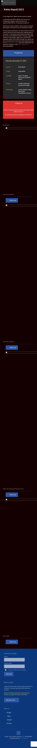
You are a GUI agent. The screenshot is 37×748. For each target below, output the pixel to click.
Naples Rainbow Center (12, 42)
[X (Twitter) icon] (15, 741)
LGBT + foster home (23, 44)
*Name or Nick (8, 663)
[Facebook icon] (13, 741)
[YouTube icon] (17, 741)
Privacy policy (23, 738)
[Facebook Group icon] (21, 741)
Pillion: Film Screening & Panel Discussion (13, 489)
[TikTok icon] (23, 741)
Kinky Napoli (6, 636)
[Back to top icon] (18, 733)
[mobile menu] (34, 2)
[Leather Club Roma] (8, 2)
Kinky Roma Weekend (8, 194)
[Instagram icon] (19, 741)
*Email (5, 656)
